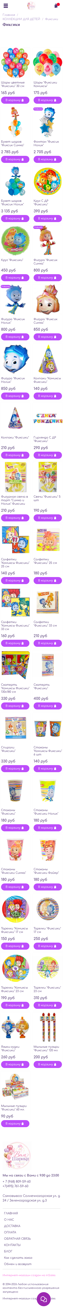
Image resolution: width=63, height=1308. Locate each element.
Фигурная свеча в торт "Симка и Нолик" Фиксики (14, 500)
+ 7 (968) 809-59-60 (17, 1181)
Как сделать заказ (18, 1257)
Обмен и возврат (17, 1264)
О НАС (9, 1219)
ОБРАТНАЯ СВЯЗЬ (17, 1238)
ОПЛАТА (10, 1232)
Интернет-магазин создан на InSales (29, 1298)
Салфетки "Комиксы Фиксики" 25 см (15, 563)
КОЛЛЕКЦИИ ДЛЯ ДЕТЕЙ (21, 19)
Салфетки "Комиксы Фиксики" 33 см (15, 626)
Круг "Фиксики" (12, 260)
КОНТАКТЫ (12, 1245)
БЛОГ (8, 1251)
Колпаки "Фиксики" (15, 437)
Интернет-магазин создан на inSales (29, 1275)
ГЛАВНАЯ (11, 1213)
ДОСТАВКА (12, 1226)
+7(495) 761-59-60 (15, 1186)
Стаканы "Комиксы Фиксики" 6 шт (48, 751)
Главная (9, 15)
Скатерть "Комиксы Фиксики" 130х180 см (15, 688)
